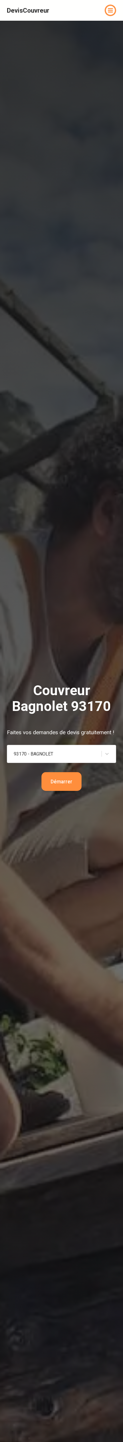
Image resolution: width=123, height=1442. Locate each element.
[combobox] (34, 754)
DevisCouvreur (28, 10)
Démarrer (61, 782)
